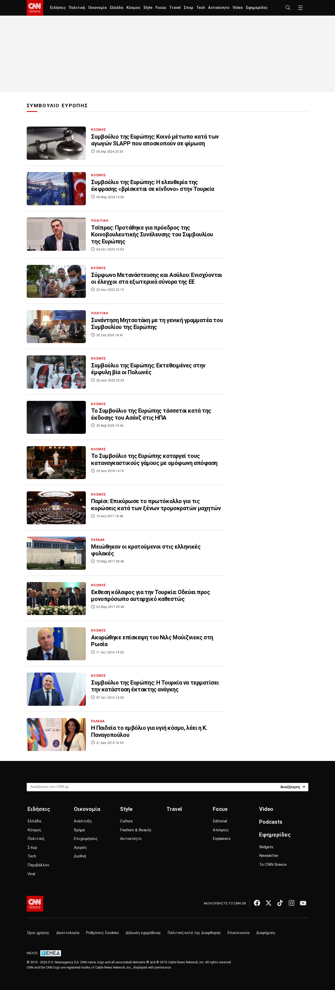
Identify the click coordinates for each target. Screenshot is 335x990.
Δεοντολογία (67, 933)
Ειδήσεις (58, 7)
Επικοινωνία (238, 933)
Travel (175, 7)
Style (147, 7)
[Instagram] (291, 903)
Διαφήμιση (265, 933)
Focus (160, 7)
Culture (126, 821)
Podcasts (270, 822)
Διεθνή (80, 856)
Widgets (266, 847)
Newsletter (268, 855)
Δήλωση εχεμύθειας (143, 933)
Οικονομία (97, 7)
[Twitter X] (268, 903)
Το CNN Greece (273, 864)
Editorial (220, 821)
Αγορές (80, 847)
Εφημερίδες (256, 7)
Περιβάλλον (38, 865)
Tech (200, 7)
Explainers (222, 838)
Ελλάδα (116, 7)
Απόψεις (221, 830)
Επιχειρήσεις (86, 838)
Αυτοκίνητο (219, 7)
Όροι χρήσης (38, 933)
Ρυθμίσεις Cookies (102, 933)
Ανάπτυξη (83, 821)
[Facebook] (257, 903)
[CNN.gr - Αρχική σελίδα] (35, 904)
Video (238, 7)
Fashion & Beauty (135, 830)
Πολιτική (77, 7)
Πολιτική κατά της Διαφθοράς (194, 933)
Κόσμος (133, 7)
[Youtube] (303, 903)
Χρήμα (79, 830)
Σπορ (188, 7)
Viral (31, 874)
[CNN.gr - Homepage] (35, 8)
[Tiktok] (280, 903)
